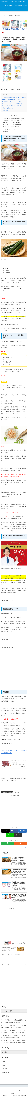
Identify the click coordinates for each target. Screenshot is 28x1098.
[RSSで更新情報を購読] (20, 843)
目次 (12, 115)
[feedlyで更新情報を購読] (7, 843)
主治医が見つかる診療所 (8, 792)
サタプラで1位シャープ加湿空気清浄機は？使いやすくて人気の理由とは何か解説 (13, 1021)
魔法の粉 (17, 792)
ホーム (7, 1091)
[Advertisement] (14, 811)
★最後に (5, 110)
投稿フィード (5, 1065)
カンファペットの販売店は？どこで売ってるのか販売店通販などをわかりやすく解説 (13, 1026)
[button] (7, 94)
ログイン (3, 1061)
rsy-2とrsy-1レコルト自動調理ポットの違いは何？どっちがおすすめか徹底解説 (13, 1036)
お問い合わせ (21, 1091)
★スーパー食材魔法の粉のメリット (11, 106)
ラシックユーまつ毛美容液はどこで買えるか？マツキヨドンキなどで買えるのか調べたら (13, 1031)
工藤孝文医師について (8, 108)
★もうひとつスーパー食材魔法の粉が (12, 103)
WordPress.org (5, 1072)
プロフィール (14, 1093)
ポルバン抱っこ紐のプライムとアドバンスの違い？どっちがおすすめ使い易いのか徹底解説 (13, 1041)
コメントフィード (6, 1068)
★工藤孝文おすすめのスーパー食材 (11, 101)
